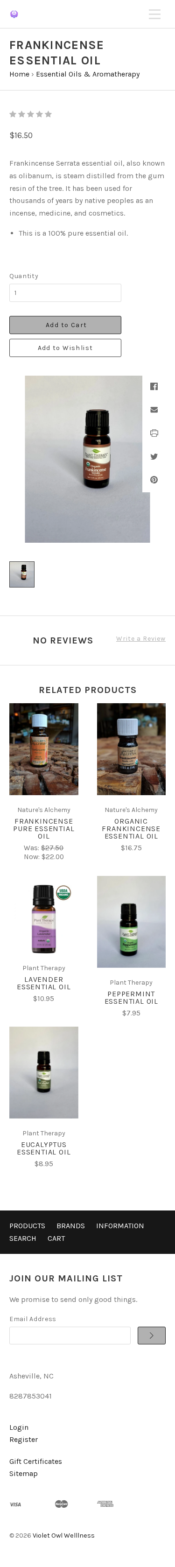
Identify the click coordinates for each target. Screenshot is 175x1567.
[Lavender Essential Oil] (43, 919)
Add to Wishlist (65, 348)
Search (22, 1238)
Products (27, 1225)
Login (18, 1427)
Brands (70, 1225)
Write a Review (141, 639)
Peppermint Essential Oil (131, 997)
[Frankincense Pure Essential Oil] (43, 749)
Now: (33, 857)
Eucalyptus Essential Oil (43, 1148)
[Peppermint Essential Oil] (131, 922)
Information (120, 1225)
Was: (32, 848)
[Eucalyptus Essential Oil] (43, 1073)
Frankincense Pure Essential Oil (43, 828)
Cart (56, 1238)
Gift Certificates (35, 1461)
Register (23, 1439)
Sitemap (23, 1473)
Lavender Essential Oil (43, 983)
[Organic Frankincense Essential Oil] (131, 749)
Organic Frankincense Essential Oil (131, 828)
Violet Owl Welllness (64, 1535)
